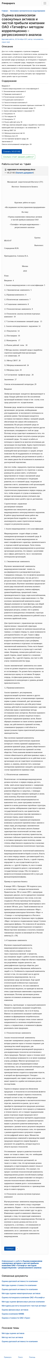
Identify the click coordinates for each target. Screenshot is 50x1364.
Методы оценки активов (13, 1333)
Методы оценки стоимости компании (19, 1285)
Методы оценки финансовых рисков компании (23, 1301)
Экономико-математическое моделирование (27, 11)
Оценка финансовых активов (15, 1310)
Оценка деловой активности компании (20, 1281)
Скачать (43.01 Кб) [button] (11, 151)
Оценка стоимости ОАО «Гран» (16, 1318)
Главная (5, 11)
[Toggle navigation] (45, 3)
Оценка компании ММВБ (13, 1314)
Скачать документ (24, 173)
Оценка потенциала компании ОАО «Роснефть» (23, 1297)
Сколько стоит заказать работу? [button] (18, 157)
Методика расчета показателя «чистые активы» (24, 1306)
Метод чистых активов (12, 1337)
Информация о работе (22, 1264)
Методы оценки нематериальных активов (21, 1293)
